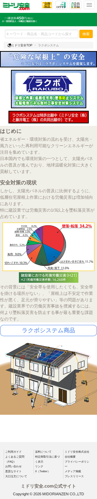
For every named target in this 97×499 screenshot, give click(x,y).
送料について (43, 451)
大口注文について (16, 476)
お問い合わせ (13, 466)
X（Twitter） (42, 471)
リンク (39, 466)
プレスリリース (74, 476)
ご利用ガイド (13, 451)
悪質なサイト (13, 471)
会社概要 (70, 456)
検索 (86, 34)
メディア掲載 (73, 471)
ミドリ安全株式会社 (77, 451)
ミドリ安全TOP (21, 45)
